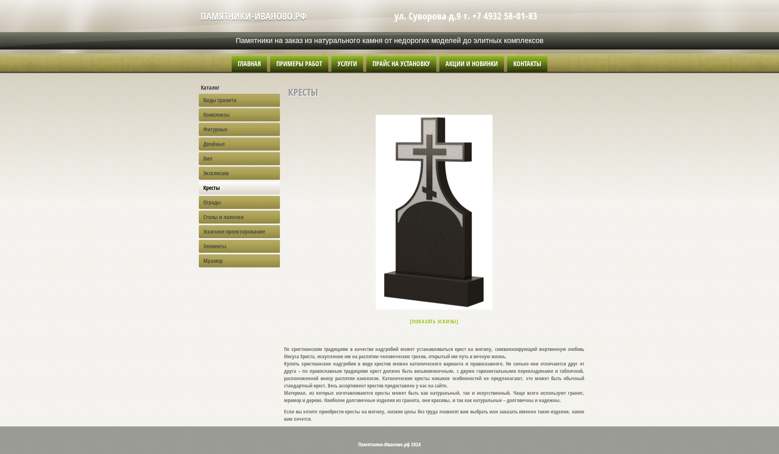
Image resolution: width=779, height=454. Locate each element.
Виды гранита (220, 100)
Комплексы (216, 114)
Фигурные (215, 129)
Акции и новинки (471, 63)
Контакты (527, 63)
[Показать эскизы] (434, 321)
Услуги (347, 63)
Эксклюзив (216, 173)
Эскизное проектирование (234, 231)
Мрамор (213, 261)
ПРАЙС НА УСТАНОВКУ (401, 63)
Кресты (211, 187)
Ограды (212, 202)
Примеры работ (299, 63)
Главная (249, 63)
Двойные (214, 144)
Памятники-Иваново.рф (253, 16)
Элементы (214, 246)
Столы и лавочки (223, 217)
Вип (207, 158)
